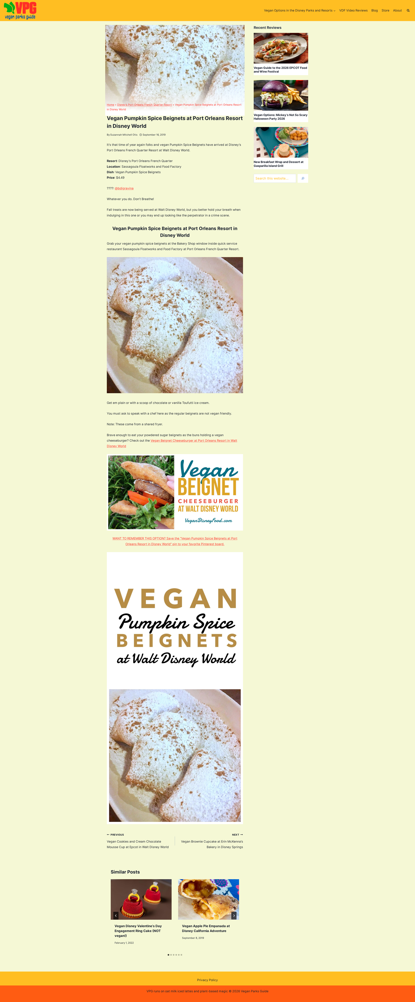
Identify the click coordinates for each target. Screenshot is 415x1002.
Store (385, 10)
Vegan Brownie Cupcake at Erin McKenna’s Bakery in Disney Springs (212, 841)
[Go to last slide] (116, 916)
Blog (374, 10)
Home (110, 104)
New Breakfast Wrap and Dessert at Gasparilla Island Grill (278, 163)
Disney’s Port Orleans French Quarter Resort (144, 104)
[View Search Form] (408, 10)
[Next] (234, 916)
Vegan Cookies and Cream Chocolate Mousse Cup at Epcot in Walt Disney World (138, 841)
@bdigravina (124, 188)
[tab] (168, 955)
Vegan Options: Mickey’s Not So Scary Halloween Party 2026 (281, 116)
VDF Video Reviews (353, 10)
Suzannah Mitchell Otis (123, 134)
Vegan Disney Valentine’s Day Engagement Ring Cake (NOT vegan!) (138, 931)
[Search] (303, 178)
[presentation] (141, 899)
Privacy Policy (207, 980)
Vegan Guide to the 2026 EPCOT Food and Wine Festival (280, 69)
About (397, 10)
